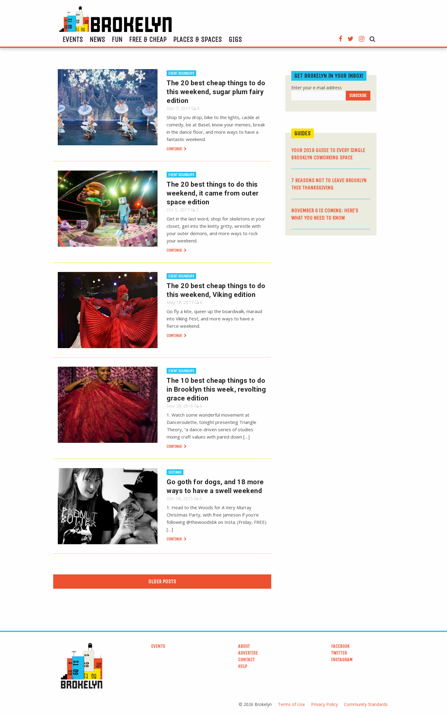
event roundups (181, 73)
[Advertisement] (330, 287)
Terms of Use (291, 704)
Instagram (342, 659)
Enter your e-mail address (316, 87)
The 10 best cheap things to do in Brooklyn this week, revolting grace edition (216, 389)
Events (73, 39)
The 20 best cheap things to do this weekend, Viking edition (216, 290)
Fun (117, 39)
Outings (175, 472)
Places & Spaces (197, 39)
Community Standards (366, 704)
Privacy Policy (324, 704)
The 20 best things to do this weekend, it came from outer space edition (213, 193)
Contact (246, 659)
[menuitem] (72, 39)
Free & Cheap (148, 39)
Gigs (235, 39)
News (97, 39)
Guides (302, 133)
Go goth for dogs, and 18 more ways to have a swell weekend (215, 486)
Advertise (248, 653)
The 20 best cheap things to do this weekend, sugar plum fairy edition (216, 91)
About (244, 646)
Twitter (339, 653)
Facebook (340, 646)
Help (242, 666)
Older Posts (162, 581)
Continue (175, 148)
